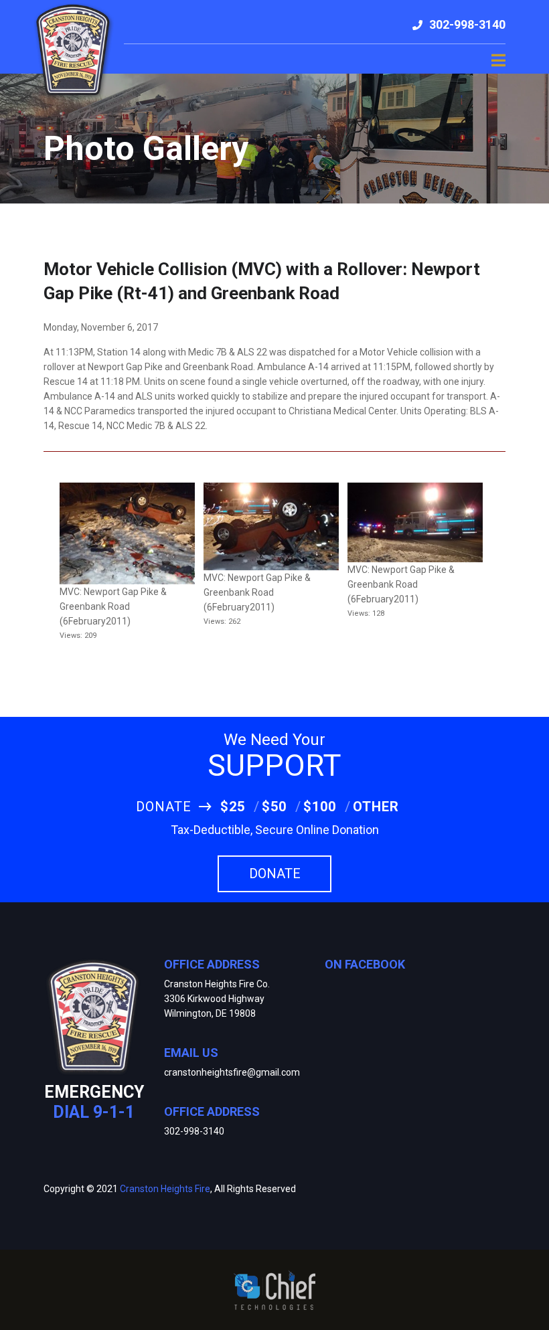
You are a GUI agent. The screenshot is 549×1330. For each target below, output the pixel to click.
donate (275, 873)
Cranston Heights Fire (165, 1188)
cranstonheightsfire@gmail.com (232, 1072)
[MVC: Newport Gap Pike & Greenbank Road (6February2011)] (127, 532)
